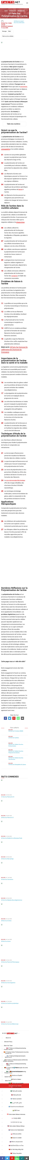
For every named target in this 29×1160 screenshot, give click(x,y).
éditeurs (3, 693)
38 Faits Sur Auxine (6, 941)
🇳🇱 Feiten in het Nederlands (16, 1130)
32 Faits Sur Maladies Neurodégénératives (11, 900)
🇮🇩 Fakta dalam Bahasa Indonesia (16, 1114)
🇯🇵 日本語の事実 (16, 1118)
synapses (14, 276)
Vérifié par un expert (19, 21)
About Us (8, 1038)
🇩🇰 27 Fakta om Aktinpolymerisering (16, 1048)
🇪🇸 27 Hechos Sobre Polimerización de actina (16, 1052)
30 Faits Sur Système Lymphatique (9, 1003)
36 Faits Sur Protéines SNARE (16, 731)
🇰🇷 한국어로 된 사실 (16, 1122)
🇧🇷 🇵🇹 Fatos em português (16, 1083)
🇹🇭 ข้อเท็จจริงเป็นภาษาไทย (16, 1145)
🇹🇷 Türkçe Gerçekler (16, 1153)
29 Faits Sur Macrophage (7, 858)
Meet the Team (8, 1045)
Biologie (21, 10)
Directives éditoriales (19, 22)
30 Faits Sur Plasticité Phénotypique (10, 962)
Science (12, 10)
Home (6, 10)
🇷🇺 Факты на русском (16, 1141)
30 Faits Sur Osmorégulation (8, 982)
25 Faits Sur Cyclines (14, 737)
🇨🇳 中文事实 (16, 1157)
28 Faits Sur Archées (6, 920)
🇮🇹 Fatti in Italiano (16, 1079)
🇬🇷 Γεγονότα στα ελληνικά (16, 1106)
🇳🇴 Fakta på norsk (16, 1095)
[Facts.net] (10, 2)
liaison (20, 189)
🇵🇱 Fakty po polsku (16, 1134)
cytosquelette (5, 149)
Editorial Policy (8, 1041)
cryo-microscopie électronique (15, 480)
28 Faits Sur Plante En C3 (7, 817)
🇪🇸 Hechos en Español (16, 1075)
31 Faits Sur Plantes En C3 (7, 796)
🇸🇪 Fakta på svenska (16, 1091)
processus (23, 86)
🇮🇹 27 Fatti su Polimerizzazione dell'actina (16, 1060)
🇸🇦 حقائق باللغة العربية (16, 1102)
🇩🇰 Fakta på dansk (16, 1087)
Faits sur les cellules (7, 36)
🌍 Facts (16, 1067)
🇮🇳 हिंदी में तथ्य (16, 1110)
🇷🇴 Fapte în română (16, 1137)
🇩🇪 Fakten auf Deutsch (16, 1071)
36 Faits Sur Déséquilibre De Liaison (17, 764)
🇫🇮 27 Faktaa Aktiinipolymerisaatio (16, 1056)
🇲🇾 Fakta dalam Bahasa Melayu (16, 1126)
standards (4, 690)
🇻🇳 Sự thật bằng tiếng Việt (16, 1149)
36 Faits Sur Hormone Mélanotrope (9, 1024)
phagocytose (20, 222)
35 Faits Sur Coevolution (7, 879)
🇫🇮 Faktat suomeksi (16, 1099)
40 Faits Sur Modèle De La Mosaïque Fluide (11, 838)
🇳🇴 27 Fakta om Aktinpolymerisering (16, 1063)
